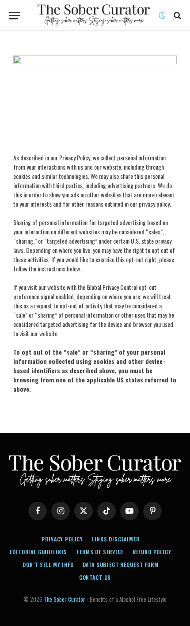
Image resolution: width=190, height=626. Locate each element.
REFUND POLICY (152, 552)
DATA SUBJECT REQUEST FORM (121, 564)
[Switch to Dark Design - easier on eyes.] (162, 15)
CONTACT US (95, 577)
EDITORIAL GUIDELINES (38, 552)
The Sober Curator (64, 599)
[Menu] (14, 16)
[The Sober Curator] (94, 15)
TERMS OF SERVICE (99, 552)
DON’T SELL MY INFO (48, 564)
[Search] (176, 16)
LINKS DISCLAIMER (115, 539)
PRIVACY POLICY (62, 539)
